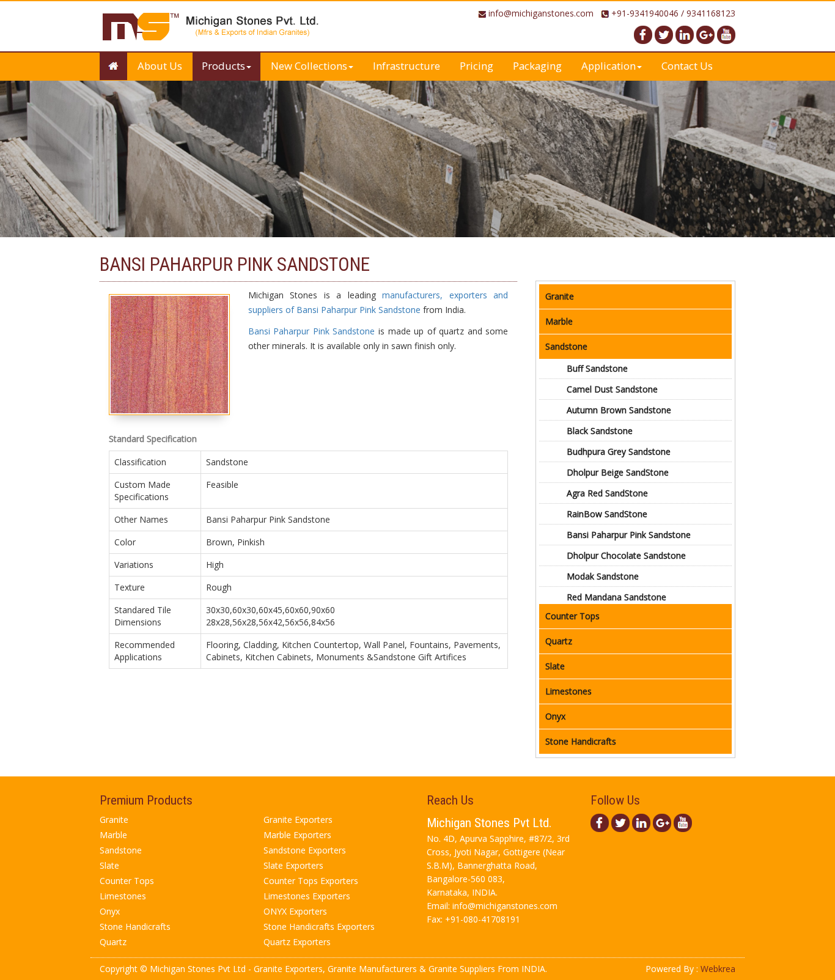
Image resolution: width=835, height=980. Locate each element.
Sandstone (566, 346)
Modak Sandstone (603, 576)
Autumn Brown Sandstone (619, 410)
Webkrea (718, 968)
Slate (555, 666)
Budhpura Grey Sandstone (619, 451)
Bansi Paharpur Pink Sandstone (311, 331)
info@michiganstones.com (541, 13)
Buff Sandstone (597, 368)
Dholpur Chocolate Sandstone (626, 555)
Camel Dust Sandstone (612, 389)
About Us (160, 66)
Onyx (555, 716)
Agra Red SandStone (607, 493)
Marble (559, 321)
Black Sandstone (600, 431)
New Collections (309, 66)
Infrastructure (406, 66)
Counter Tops (572, 616)
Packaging (537, 66)
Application (608, 66)
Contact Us (687, 66)
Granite (559, 296)
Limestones (568, 691)
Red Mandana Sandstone (616, 597)
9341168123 (710, 13)
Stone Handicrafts (580, 741)
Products (223, 66)
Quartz (558, 641)
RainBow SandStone (607, 514)
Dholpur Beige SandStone (618, 472)
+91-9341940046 (645, 13)
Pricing (476, 66)
